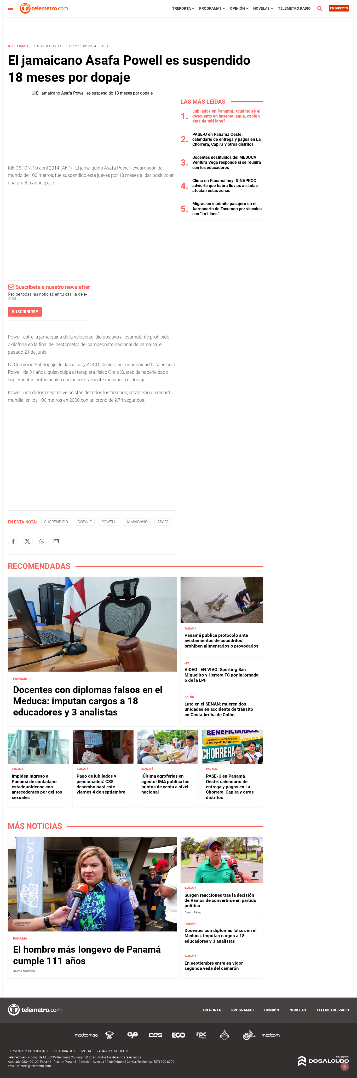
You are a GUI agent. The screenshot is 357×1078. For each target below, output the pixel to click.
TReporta (181, 8)
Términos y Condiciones (28, 1051)
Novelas (261, 8)
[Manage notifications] (345, 1066)
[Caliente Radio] (224, 1039)
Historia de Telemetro (73, 1051)
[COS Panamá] (155, 1039)
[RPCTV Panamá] (109, 1039)
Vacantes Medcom (112, 1051)
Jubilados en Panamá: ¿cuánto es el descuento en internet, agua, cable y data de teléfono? (226, 116)
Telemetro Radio (294, 8)
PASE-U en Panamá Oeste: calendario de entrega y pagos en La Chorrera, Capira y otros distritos (226, 139)
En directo (339, 8)
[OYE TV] (132, 1039)
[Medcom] (270, 1039)
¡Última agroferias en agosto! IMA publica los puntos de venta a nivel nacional (165, 784)
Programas (210, 8)
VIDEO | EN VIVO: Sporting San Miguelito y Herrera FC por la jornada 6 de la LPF (221, 675)
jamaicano (137, 522)
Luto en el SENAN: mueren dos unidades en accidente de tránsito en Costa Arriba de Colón (219, 709)
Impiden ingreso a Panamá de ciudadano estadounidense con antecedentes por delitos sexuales (37, 786)
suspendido (56, 522)
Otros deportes (47, 46)
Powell (108, 522)
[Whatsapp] (41, 541)
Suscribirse (25, 311)
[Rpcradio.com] (201, 1039)
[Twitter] (27, 541)
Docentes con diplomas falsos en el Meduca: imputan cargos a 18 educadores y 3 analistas (88, 701)
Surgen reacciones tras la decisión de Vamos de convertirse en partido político (220, 900)
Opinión (237, 8)
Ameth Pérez (193, 912)
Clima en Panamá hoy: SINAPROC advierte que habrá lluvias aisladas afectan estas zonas (225, 185)
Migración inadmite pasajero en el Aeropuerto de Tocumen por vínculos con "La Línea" (227, 208)
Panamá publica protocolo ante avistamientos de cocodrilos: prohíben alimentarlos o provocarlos (221, 641)
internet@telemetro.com (34, 1066)
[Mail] (56, 541)
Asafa (163, 522)
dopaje (85, 522)
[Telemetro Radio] (247, 1039)
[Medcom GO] (86, 1039)
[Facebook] (13, 541)
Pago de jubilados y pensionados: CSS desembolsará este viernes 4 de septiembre (101, 784)
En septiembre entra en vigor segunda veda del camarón (214, 965)
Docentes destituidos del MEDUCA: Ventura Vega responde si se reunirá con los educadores (226, 162)
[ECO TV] (178, 1039)
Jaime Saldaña (24, 971)
